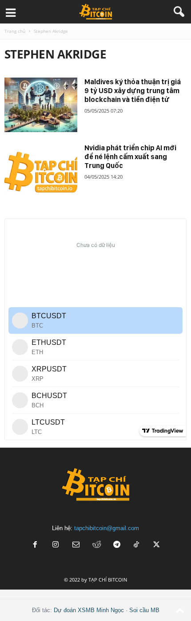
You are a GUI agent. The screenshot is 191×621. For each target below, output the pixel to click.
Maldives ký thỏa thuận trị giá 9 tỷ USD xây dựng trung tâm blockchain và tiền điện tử (132, 91)
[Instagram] (55, 545)
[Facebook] (35, 545)
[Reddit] (96, 545)
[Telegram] (117, 545)
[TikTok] (137, 545)
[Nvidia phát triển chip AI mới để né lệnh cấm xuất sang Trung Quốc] (40, 171)
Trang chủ (14, 31)
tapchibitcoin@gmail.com (106, 528)
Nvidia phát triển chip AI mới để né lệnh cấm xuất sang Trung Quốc (130, 157)
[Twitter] (156, 545)
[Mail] (76, 545)
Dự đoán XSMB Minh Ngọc (89, 610)
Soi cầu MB (144, 610)
